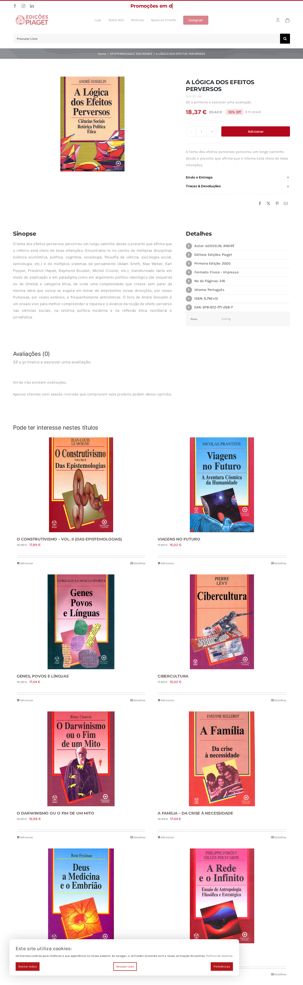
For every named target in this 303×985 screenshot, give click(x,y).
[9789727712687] (92, 124)
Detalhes (139, 563)
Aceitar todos (27, 966)
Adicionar (255, 131)
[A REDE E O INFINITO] (222, 895)
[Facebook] (260, 203)
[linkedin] (32, 6)
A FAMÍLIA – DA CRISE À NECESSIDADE (195, 813)
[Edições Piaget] (32, 15)
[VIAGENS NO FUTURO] (222, 484)
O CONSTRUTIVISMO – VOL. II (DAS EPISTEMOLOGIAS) (69, 539)
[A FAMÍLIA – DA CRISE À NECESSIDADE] (222, 758)
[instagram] (23, 6)
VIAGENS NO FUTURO (179, 539)
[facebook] (15, 6)
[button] (238, 177)
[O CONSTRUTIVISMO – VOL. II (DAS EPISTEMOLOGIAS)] (81, 484)
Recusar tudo (125, 966)
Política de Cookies (219, 956)
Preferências (222, 966)
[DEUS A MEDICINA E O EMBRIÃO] (81, 895)
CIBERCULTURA (173, 676)
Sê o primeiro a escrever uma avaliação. (219, 102)
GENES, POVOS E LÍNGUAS (43, 676)
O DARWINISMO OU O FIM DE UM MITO (55, 813)
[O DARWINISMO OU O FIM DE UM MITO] (81, 758)
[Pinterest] (277, 203)
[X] (268, 203)
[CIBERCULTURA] (222, 621)
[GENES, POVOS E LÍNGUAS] (81, 621)
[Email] (285, 203)
